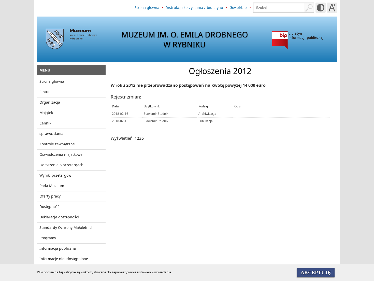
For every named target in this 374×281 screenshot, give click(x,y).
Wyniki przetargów (55, 175)
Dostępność (49, 206)
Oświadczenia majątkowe (60, 154)
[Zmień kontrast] (320, 8)
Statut (44, 91)
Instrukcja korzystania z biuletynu (194, 7)
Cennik (45, 123)
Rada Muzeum (51, 185)
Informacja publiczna (57, 248)
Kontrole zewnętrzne (57, 144)
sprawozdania (51, 133)
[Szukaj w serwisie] (309, 7)
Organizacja (49, 102)
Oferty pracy (50, 196)
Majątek (46, 112)
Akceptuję (316, 272)
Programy (47, 237)
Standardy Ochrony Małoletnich (66, 227)
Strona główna (147, 7)
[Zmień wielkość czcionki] (332, 8)
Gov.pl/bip (238, 7)
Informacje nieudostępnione (63, 258)
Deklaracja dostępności (59, 217)
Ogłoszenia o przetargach (61, 164)
